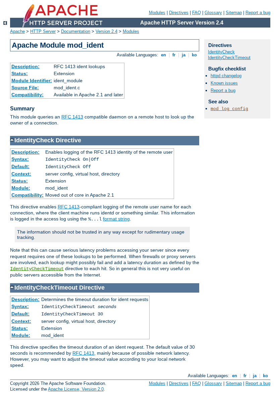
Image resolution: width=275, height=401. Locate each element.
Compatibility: (27, 94)
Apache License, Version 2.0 (76, 389)
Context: (21, 174)
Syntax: (20, 159)
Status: (19, 73)
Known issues (224, 83)
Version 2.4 (106, 31)
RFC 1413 (72, 116)
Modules (157, 12)
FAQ (196, 12)
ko (194, 54)
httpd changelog (226, 75)
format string (116, 218)
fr (174, 54)
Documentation (75, 31)
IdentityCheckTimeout (37, 268)
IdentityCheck (221, 51)
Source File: (25, 87)
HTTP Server (43, 31)
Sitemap (234, 12)
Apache (17, 31)
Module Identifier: (31, 80)
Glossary (213, 12)
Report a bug (257, 12)
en (163, 54)
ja (183, 54)
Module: (20, 188)
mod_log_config (229, 108)
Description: (25, 66)
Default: (20, 166)
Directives (178, 12)
